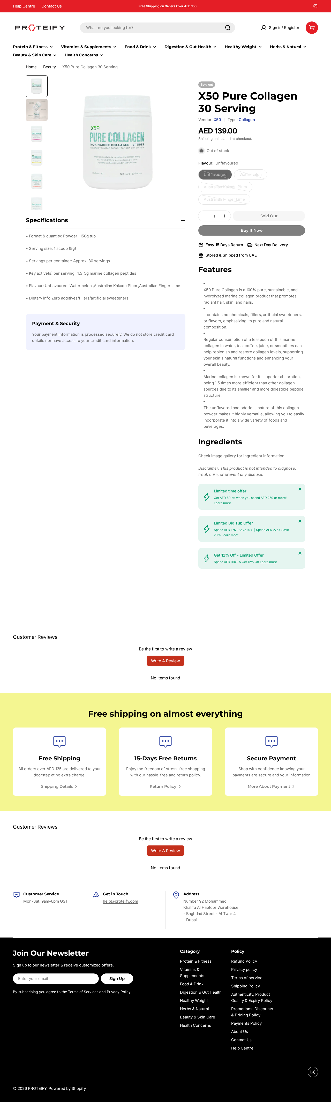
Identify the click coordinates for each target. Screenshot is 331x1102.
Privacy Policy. (119, 991)
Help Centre (24, 6)
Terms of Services (83, 991)
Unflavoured (218, 176)
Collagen (247, 119)
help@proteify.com (120, 901)
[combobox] (157, 28)
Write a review (165, 660)
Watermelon (253, 176)
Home (31, 66)
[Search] (228, 28)
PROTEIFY (37, 1088)
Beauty (49, 66)
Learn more (222, 503)
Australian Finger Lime (224, 201)
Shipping (205, 139)
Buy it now (252, 230)
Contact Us (51, 6)
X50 (217, 119)
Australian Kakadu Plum (225, 188)
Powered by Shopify (67, 1088)
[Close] (300, 489)
